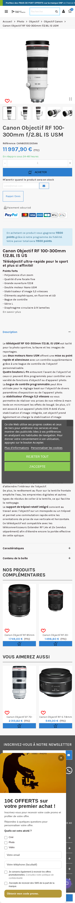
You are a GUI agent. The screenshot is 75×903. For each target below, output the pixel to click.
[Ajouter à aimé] (7, 630)
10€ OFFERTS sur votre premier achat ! (29, 803)
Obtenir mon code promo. (23, 893)
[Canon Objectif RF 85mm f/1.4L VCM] (19, 600)
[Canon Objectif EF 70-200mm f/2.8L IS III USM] (19, 682)
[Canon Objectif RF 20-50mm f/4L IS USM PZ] (55, 600)
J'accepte (37, 466)
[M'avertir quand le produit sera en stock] (44, 186)
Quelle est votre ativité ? (18, 830)
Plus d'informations (17, 448)
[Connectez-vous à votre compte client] (65, 11)
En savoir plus (12, 311)
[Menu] (6, 11)
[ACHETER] (19, 643)
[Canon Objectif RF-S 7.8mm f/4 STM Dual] (55, 682)
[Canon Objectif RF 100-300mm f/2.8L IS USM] (70, 99)
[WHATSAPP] (68, 770)
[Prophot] (19, 11)
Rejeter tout (37, 456)
